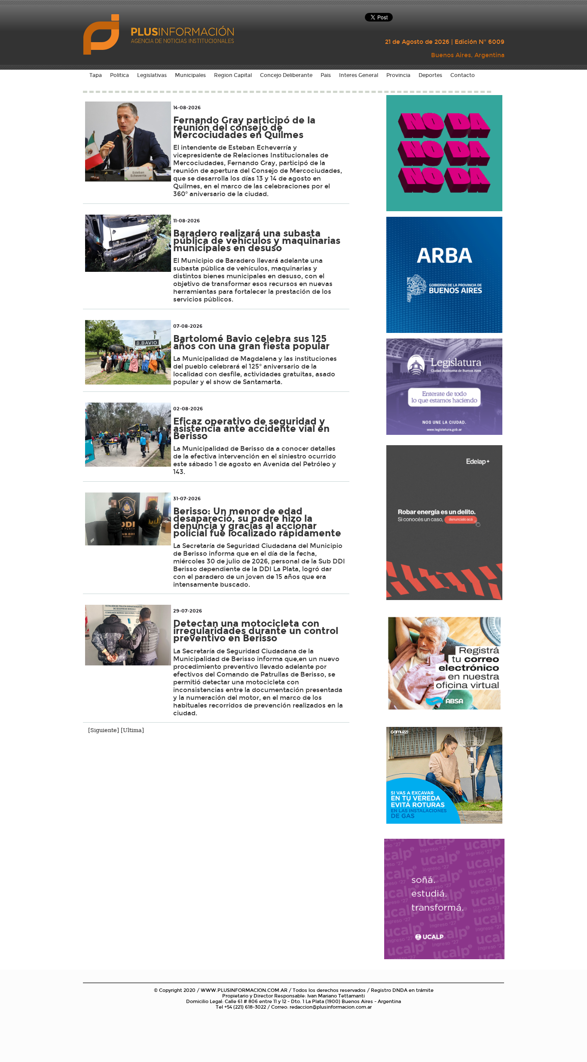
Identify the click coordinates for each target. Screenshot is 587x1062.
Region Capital (233, 75)
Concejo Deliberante (286, 75)
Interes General (358, 75)
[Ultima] (132, 730)
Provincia (398, 75)
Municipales (190, 75)
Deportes (430, 75)
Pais (326, 75)
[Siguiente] (103, 730)
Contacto (462, 75)
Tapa (95, 75)
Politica (119, 75)
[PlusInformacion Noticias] (102, 34)
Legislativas (152, 75)
